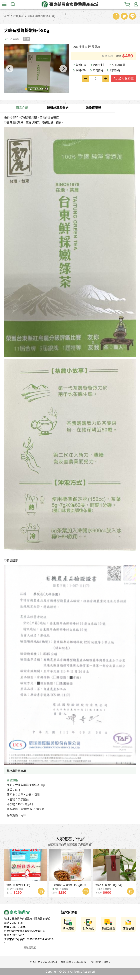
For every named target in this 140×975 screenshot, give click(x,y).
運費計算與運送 (57, 108)
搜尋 (13, 4)
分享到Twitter (124, 16)
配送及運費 (108, 928)
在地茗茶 (18, 16)
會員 (135, 4)
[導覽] (4, 4)
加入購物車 (126, 78)
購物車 (127, 4)
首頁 (6, 16)
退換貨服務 (93, 108)
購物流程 (68, 928)
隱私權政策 (30, 947)
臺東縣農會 (73, 4)
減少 (85, 78)
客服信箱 (128, 928)
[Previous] (9, 68)
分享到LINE (132, 16)
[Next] (63, 68)
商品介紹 (22, 108)
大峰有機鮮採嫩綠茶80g (41, 16)
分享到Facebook (116, 16)
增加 (105, 78)
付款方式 (88, 928)
